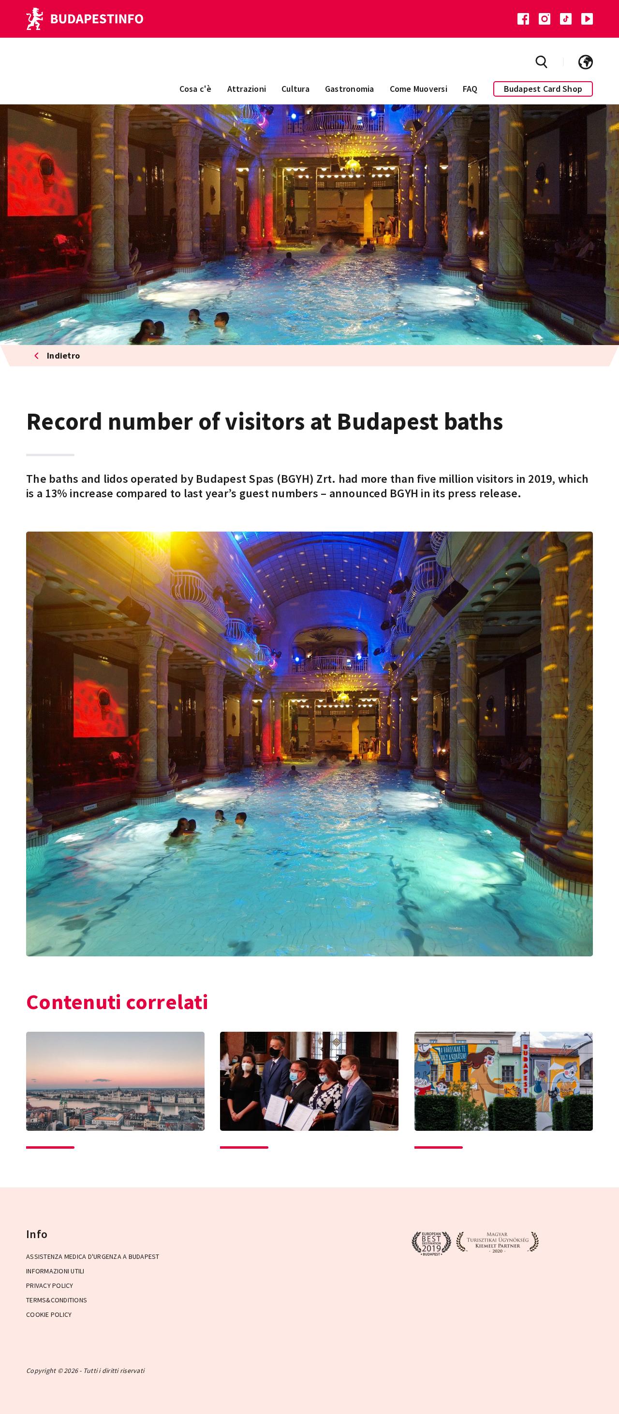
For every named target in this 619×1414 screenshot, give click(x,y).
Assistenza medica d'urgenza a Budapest (93, 1256)
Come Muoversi (418, 88)
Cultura (295, 88)
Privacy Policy (50, 1285)
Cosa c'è (195, 88)
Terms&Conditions (56, 1300)
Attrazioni (246, 88)
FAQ (470, 88)
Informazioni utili (55, 1271)
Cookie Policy (49, 1314)
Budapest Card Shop (543, 88)
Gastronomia (349, 88)
